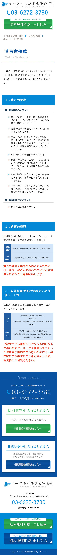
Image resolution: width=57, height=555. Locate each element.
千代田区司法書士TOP (13, 36)
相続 (5, 39)
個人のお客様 (34, 36)
